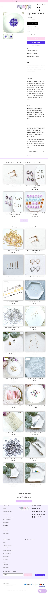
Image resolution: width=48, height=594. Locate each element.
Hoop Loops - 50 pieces (35, 301)
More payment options (36, 45)
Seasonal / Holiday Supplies (8, 516)
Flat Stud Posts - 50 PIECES (13, 301)
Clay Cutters (5, 514)
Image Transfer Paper (7, 519)
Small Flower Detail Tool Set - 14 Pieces (13, 405)
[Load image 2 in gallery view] (10, 36)
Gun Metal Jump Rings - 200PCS (13, 458)
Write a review (24, 501)
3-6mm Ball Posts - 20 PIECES (13, 185)
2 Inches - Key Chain (32, 23)
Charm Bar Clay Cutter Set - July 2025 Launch (35, 213)
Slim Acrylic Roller (13, 484)
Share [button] (30, 155)
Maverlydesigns (12, 590)
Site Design (17, 590)
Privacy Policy (7, 539)
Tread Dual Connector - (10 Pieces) (35, 353)
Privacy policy (35, 590)
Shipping (33, 19)
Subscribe (28, 574)
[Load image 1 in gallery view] (5, 36)
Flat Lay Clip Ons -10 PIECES (13, 353)
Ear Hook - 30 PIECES (34, 327)
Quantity (28, 31)
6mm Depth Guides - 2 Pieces (13, 433)
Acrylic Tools (5, 525)
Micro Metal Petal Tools (35, 484)
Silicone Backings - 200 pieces (35, 378)
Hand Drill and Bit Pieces (35, 458)
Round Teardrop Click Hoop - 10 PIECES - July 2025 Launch (13, 213)
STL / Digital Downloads (7, 511)
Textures (4, 528)
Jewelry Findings (6, 522)
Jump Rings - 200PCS (13, 250)
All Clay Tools (5, 530)
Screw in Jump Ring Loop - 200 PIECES (13, 379)
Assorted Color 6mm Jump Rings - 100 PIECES (35, 406)
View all (24, 220)
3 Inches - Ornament (32, 26)
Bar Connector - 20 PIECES (13, 276)
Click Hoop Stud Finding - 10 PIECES (35, 276)
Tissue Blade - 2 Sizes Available (35, 433)
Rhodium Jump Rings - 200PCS (13, 327)
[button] (1, 7)
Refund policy (30, 590)
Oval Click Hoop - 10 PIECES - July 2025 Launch (35, 186)
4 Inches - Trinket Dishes (33, 29)
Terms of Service (29, 539)
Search (4, 508)
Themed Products (6, 533)
